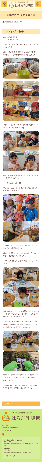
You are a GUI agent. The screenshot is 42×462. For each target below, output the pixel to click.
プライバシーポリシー (12, 456)
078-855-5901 (8, 431)
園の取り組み (14, 39)
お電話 (4, 6)
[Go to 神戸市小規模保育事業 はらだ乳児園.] (4, 22)
